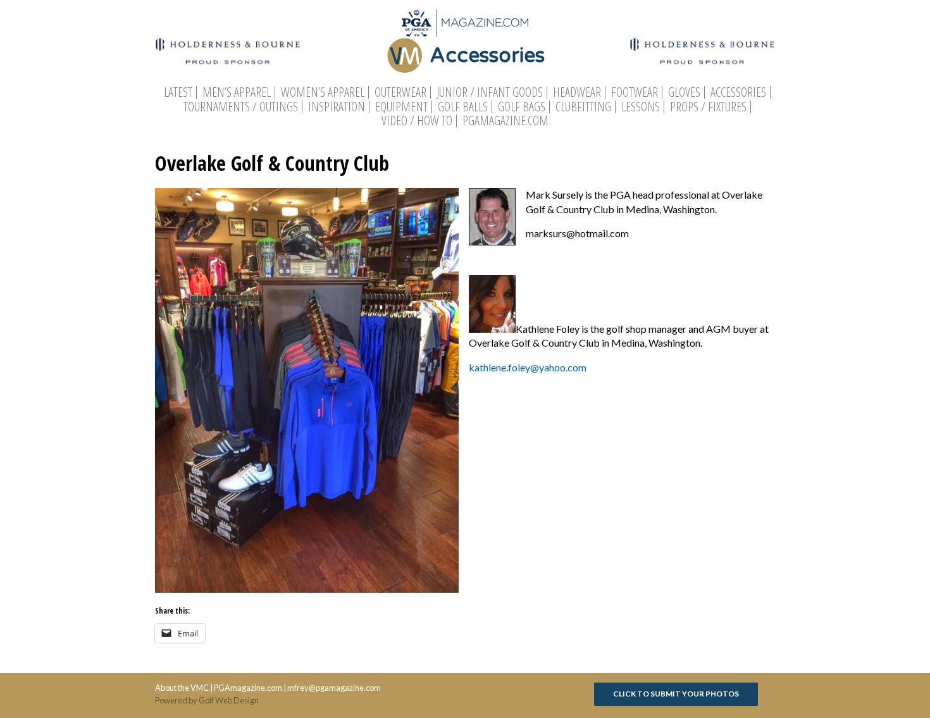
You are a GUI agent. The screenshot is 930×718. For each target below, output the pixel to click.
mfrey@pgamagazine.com (334, 688)
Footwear (634, 92)
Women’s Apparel (322, 92)
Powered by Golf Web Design (207, 700)
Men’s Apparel (236, 92)
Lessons (640, 107)
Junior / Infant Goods (490, 92)
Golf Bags (521, 107)
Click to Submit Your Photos (676, 693)
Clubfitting (583, 107)
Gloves (684, 92)
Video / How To (416, 121)
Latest (178, 92)
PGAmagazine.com (505, 121)
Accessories (738, 92)
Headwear (577, 92)
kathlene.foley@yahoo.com (527, 367)
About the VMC (182, 688)
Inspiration (336, 107)
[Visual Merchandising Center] (465, 23)
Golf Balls (463, 107)
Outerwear (400, 92)
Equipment (401, 107)
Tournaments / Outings (240, 107)
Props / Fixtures (708, 107)
